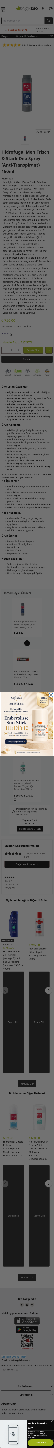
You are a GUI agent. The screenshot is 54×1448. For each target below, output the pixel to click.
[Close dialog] (51, 695)
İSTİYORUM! (40, 1443)
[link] (27, 724)
